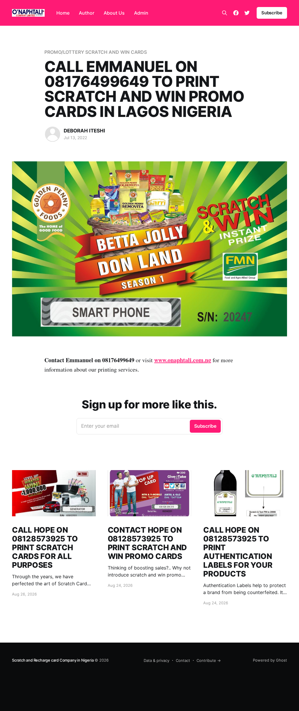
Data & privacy (156, 660)
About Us (114, 13)
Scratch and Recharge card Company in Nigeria (52, 660)
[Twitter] (247, 12)
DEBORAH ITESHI (84, 131)
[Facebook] (236, 12)
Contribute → (209, 660)
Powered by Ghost (270, 660)
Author (86, 13)
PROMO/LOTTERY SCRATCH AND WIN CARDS (95, 52)
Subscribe (271, 12)
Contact (183, 660)
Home (62, 13)
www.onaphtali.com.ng (182, 360)
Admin (141, 13)
